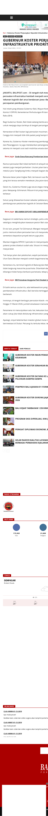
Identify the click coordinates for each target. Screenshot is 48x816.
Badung (6, 445)
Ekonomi (11, 36)
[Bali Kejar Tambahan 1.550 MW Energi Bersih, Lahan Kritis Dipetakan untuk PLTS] (8, 411)
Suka (16, 524)
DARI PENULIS (25, 349)
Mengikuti (43, 524)
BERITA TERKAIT (10, 349)
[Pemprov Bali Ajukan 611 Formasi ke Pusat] (8, 389)
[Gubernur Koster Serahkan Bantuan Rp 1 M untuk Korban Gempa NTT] (8, 368)
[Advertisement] (24, 800)
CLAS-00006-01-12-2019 (13, 726)
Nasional (19, 36)
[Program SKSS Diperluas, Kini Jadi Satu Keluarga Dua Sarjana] (8, 421)
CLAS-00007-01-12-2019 (13, 715)
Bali (4, 33)
